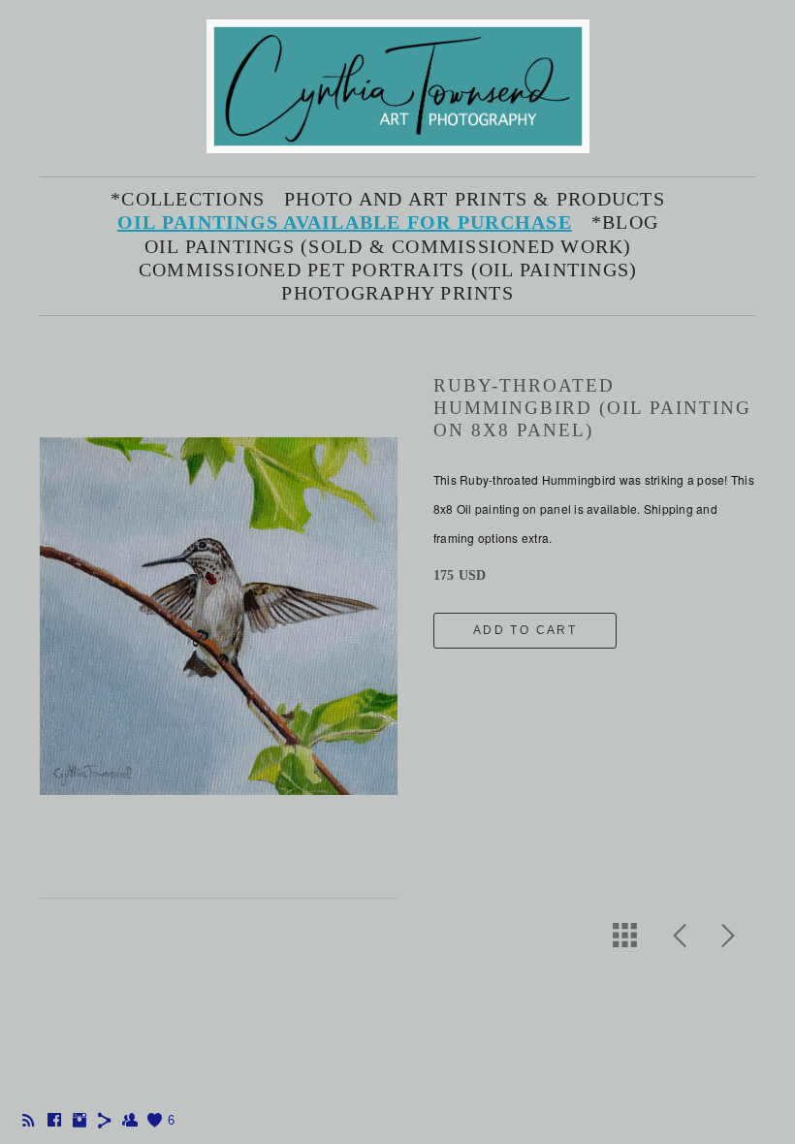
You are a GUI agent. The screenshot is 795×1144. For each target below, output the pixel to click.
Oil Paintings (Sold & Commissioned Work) (388, 246)
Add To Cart (525, 630)
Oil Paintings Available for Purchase (344, 222)
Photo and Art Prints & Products (474, 198)
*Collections (188, 198)
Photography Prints (397, 292)
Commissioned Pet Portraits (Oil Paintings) (388, 269)
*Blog (624, 222)
